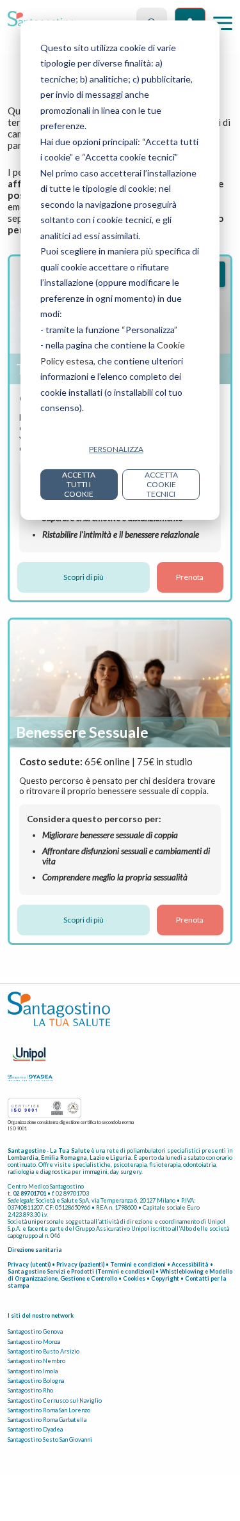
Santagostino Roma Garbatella (47, 1419)
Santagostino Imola (33, 1371)
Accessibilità (190, 1264)
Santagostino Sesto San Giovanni (50, 1439)
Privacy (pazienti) (80, 1264)
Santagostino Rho (30, 1390)
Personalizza (116, 449)
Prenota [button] (190, 577)
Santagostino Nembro (36, 1360)
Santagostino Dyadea (35, 1429)
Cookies (134, 1278)
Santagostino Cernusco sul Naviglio (55, 1400)
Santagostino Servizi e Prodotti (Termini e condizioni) (81, 1271)
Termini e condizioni (138, 1264)
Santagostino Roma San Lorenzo (49, 1410)
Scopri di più (83, 577)
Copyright (165, 1278)
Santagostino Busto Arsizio (43, 1351)
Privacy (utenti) (29, 1264)
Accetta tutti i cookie (78, 484)
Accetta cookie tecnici (161, 484)
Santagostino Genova (35, 1331)
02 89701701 (29, 1193)
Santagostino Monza (34, 1341)
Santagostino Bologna (36, 1380)
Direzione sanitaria (35, 1249)
